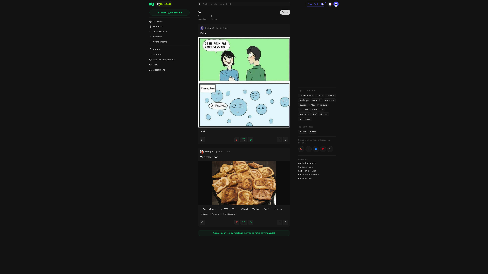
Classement (159, 69)
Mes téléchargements (164, 59)
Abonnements (160, 41)
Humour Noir (307, 95)
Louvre (325, 114)
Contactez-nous (305, 167)
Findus (256, 209)
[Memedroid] (151, 4)
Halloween (305, 119)
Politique (305, 100)
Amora (216, 214)
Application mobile (307, 163)
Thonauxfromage (210, 209)
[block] (285, 139)
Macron (330, 95)
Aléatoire (157, 36)
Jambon (279, 209)
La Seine (304, 109)
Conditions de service (308, 174)
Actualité (330, 100)
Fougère (267, 209)
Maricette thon (209, 157)
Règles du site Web (307, 170)
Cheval (245, 209)
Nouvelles (158, 21)
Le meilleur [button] (159, 31)
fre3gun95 (209, 28)
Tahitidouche (229, 214)
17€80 (225, 209)
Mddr (203, 33)
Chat (155, 64)
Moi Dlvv (318, 100)
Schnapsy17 (210, 151)
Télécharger (171, 12)
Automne (305, 114)
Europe (304, 105)
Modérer (157, 54)
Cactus (205, 214)
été (315, 114)
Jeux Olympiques (319, 105)
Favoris (156, 49)
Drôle (320, 95)
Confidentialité (305, 178)
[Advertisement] (317, 48)
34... (204, 131)
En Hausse (158, 26)
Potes (313, 131)
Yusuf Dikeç (318, 109)
